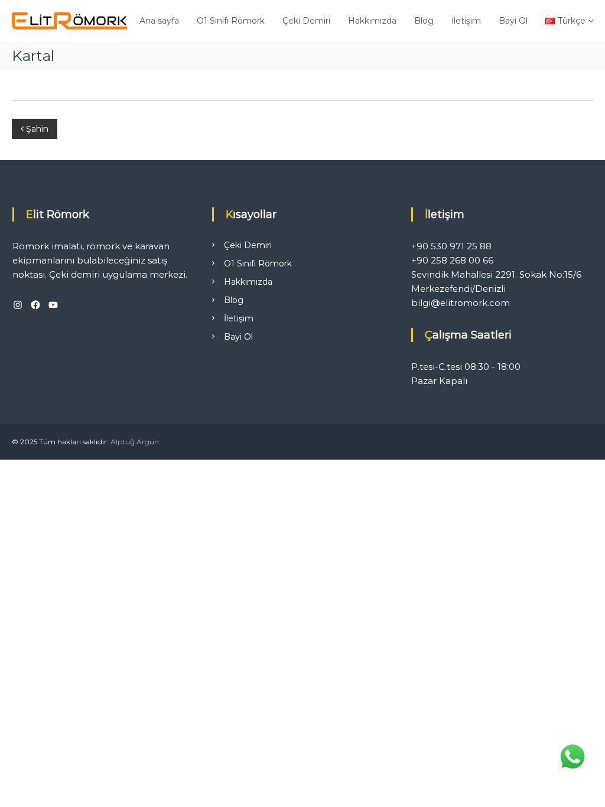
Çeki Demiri (306, 20)
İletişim (466, 20)
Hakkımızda (372, 20)
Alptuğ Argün (134, 441)
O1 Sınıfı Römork (231, 20)
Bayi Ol (513, 20)
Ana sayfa (159, 20)
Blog (424, 20)
